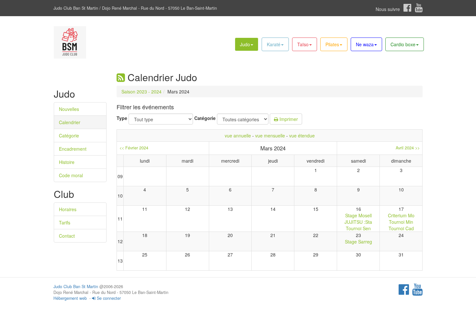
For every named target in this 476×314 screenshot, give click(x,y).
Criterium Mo (401, 215)
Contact (67, 236)
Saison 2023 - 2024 (141, 91)
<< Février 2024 (133, 148)
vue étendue (302, 135)
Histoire (66, 162)
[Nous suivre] (407, 7)
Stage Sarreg (358, 241)
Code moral (71, 175)
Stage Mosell (358, 215)
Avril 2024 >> (408, 148)
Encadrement (72, 149)
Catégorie (69, 135)
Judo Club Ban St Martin (75, 286)
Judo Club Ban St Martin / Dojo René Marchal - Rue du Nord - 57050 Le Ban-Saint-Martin (135, 8)
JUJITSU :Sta (358, 222)
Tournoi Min (401, 222)
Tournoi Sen (358, 228)
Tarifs (64, 222)
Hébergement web (70, 298)
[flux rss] (121, 77)
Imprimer (288, 119)
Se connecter (108, 298)
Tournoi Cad (401, 228)
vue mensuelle (270, 135)
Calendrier (69, 122)
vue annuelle (238, 135)
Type (122, 118)
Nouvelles (69, 109)
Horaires (67, 209)
